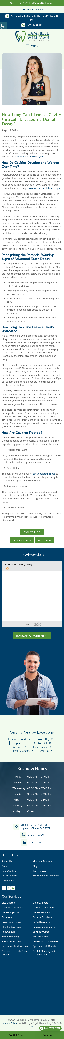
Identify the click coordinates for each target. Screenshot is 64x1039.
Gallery (6, 866)
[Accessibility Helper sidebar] (3, 25)
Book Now (48, 1035)
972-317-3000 (36, 834)
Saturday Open (41, 931)
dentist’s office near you (30, 156)
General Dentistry (42, 917)
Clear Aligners (40, 902)
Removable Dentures (44, 926)
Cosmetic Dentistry (12, 907)
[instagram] (13, 888)
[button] (37, 624)
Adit (32, 1026)
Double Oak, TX (42, 743)
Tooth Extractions (11, 941)
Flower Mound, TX (19, 739)
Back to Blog (32, 532)
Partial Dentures (41, 922)
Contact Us (8, 880)
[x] (9, 888)
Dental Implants (10, 912)
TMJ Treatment (41, 936)
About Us (7, 861)
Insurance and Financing (46, 875)
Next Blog (44, 540)
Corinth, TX (19, 747)
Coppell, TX (19, 743)
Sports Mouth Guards (44, 946)
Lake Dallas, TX (42, 747)
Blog (35, 866)
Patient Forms (9, 875)
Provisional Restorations (15, 946)
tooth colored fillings (44, 473)
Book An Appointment (32, 635)
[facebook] (4, 888)
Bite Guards (8, 902)
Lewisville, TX (45, 739)
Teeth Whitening (10, 936)
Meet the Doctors (42, 861)
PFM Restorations (11, 926)
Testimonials (39, 870)
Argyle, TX (46, 750)
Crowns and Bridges (44, 907)
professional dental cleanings (44, 188)
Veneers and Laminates (45, 941)
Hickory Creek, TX (22, 750)
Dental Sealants (41, 912)
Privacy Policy (9, 1023)
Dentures (7, 917)
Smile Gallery (9, 870)
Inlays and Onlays (11, 922)
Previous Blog (22, 540)
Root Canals (8, 931)
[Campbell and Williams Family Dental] (32, 36)
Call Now (18, 1035)
